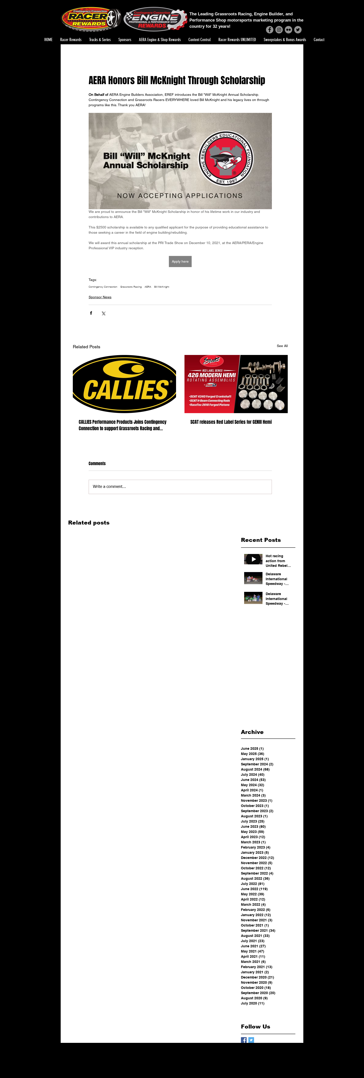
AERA (148, 286)
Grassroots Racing (131, 286)
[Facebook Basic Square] (244, 1040)
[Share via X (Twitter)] (103, 313)
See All (282, 346)
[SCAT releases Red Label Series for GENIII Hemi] (236, 384)
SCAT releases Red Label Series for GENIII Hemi (231, 422)
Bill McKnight (161, 286)
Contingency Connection (103, 286)
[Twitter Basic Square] (251, 1040)
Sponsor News (100, 297)
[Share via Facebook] (91, 313)
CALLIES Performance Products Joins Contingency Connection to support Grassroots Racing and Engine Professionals (122, 425)
